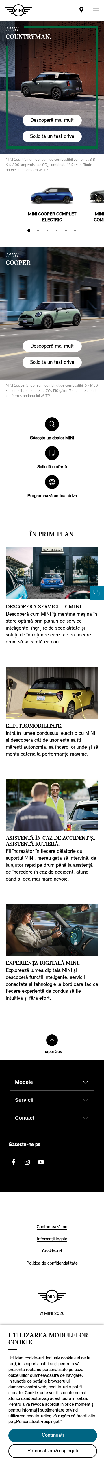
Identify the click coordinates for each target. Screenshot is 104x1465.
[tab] (28, 230)
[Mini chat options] (97, 593)
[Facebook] (13, 1162)
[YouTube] (41, 1162)
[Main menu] (96, 10)
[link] (81, 10)
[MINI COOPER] (52, 313)
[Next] (95, 195)
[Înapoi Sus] (52, 1040)
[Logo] (52, 1296)
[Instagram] (27, 1162)
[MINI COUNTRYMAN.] (52, 87)
